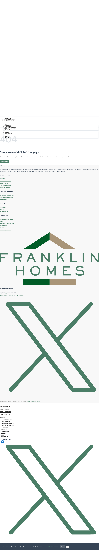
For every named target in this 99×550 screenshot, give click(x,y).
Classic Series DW (5, 181)
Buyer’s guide (5, 431)
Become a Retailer (5, 230)
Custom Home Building (7, 195)
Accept (62, 546)
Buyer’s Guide (4, 211)
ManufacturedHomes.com (33, 401)
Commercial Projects (6, 197)
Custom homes (8, 126)
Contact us (4, 436)
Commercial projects (10, 127)
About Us (7, 132)
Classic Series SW (5, 183)
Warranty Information (7, 223)
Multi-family (3, 199)
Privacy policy (3, 295)
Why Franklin (7, 118)
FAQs (1, 221)
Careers (2, 228)
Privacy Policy (49, 546)
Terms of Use (12, 295)
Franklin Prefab (5, 187)
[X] (51, 99)
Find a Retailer (8, 121)
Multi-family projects (10, 128)
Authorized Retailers (6, 219)
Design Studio (7, 122)
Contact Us (3, 225)
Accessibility (20, 295)
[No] (67, 547)
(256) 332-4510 (3, 293)
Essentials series (5, 185)
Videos (6, 123)
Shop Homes (7, 120)
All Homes (3, 178)
